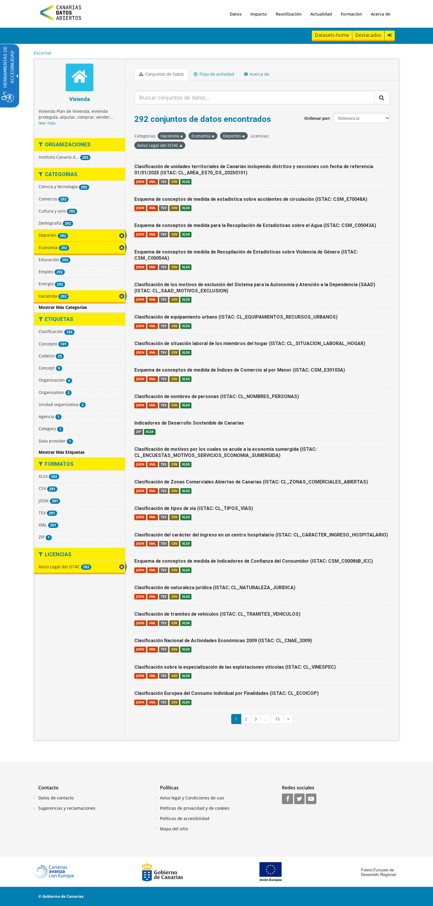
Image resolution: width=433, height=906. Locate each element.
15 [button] (277, 719)
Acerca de (380, 14)
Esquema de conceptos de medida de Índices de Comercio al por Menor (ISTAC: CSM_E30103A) (239, 370)
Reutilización (289, 14)
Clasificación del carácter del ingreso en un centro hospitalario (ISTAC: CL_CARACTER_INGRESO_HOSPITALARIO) (261, 535)
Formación (351, 14)
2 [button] (246, 719)
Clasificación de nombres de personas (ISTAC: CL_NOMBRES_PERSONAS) (216, 396)
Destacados (368, 35)
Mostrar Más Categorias (63, 307)
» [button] (288, 719)
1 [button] (236, 719)
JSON (140, 182)
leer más (47, 123)
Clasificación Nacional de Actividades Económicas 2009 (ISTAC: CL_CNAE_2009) (223, 640)
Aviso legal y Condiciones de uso (192, 798)
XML (152, 182)
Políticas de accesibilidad (184, 818)
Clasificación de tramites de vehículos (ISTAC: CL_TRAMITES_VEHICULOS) (217, 614)
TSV (163, 182)
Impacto (258, 14)
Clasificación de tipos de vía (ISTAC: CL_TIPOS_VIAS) (193, 508)
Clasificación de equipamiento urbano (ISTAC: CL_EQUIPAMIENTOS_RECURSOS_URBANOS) (236, 317)
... (266, 719)
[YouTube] (311, 799)
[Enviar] (382, 97)
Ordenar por (316, 118)
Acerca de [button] (259, 74)
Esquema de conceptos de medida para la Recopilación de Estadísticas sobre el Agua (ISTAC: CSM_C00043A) (255, 225)
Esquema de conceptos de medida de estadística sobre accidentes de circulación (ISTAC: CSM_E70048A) (250, 199)
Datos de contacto (56, 798)
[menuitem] (235, 14)
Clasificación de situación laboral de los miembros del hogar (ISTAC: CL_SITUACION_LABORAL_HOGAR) (249, 343)
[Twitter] (299, 799)
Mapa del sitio (174, 829)
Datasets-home (332, 35)
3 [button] (255, 719)
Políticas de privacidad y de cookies (194, 808)
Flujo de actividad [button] (216, 74)
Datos (236, 14)
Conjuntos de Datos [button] (164, 74)
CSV (174, 182)
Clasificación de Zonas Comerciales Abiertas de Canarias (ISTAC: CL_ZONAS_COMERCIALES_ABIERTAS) (251, 482)
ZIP (138, 432)
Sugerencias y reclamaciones (66, 808)
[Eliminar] (181, 136)
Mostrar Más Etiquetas (62, 452)
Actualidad (321, 14)
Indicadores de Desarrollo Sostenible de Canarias (189, 423)
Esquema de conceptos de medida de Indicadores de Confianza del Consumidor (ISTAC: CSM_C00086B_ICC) (253, 561)
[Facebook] (287, 799)
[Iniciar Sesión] (390, 35)
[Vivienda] (80, 78)
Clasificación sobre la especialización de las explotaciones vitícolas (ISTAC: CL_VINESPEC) (235, 667)
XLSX (186, 182)
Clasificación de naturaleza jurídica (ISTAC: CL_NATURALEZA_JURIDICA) (214, 587)
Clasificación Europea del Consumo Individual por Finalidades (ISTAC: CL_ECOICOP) (226, 693)
